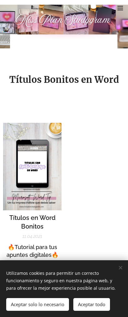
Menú (120, 8)
